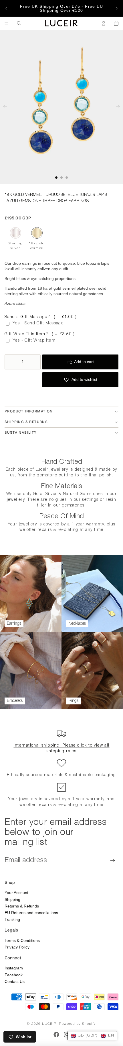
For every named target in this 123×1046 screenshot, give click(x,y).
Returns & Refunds (22, 906)
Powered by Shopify (77, 1023)
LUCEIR (49, 1023)
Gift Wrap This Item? (40, 334)
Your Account (16, 892)
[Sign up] (112, 860)
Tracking (12, 919)
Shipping (12, 899)
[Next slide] (116, 8)
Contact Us (15, 981)
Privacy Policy (17, 947)
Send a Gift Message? (41, 317)
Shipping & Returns (26, 422)
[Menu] (6, 23)
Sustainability (21, 432)
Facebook (14, 975)
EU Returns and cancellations (31, 912)
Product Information (29, 411)
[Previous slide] (6, 8)
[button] (92, 1035)
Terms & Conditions (22, 940)
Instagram (14, 968)
